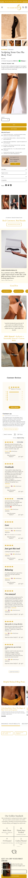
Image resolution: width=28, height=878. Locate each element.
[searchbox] (8, 434)
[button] (23, 7)
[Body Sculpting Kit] (5, 161)
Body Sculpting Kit (14, 159)
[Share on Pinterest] (11, 185)
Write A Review (14, 407)
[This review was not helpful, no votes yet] (21, 456)
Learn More (3, 169)
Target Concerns (4, 173)
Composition (4, 180)
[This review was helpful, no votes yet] (19, 456)
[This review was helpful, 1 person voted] (19, 614)
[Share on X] (8, 185)
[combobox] (19, 437)
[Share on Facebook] (6, 185)
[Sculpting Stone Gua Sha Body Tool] (4, 43)
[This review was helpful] (19, 491)
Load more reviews (14, 671)
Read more (7, 483)
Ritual (2, 176)
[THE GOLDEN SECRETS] (14, 7)
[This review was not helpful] (21, 559)
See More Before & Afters (14, 224)
